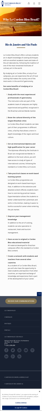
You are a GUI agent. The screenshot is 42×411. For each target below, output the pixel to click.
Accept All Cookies (21, 408)
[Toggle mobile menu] (39, 3)
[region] (21, 400)
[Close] (39, 391)
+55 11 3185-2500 (10, 345)
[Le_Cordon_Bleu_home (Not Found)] (11, 3)
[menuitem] (28, 3)
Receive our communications (21, 301)
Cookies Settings (21, 402)
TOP (39, 294)
